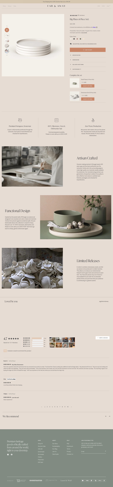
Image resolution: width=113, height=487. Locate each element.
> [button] (71, 407)
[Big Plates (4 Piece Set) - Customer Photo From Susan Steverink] (59, 345)
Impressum (70, 446)
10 (67, 407)
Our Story (55, 443)
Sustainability (56, 446)
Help (14, 6)
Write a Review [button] (103, 338)
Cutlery (40, 457)
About (9, 6)
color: (73, 36)
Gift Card (40, 462)
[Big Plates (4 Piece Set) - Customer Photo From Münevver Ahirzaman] (65, 339)
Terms (68, 449)
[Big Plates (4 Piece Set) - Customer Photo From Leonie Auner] (65, 345)
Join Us (54, 451)
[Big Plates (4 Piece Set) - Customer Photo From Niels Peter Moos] (59, 339)
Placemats (41, 459)
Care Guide (55, 454)
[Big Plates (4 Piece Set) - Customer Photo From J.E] (53, 345)
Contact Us (70, 454)
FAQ (68, 443)
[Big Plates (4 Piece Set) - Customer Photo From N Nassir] (53, 339)
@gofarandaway (103, 301)
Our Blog (54, 449)
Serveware (41, 454)
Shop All (40, 443)
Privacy (69, 451)
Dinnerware (41, 452)
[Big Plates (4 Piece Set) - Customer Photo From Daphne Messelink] (72, 345)
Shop (4, 6)
